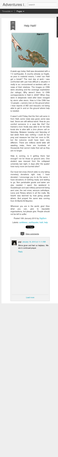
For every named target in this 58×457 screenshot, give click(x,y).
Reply (20, 251)
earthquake (33, 222)
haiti (41, 222)
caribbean (23, 222)
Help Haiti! (30, 25)
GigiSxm (43, 218)
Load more (30, 297)
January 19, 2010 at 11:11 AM (34, 241)
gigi (19, 241)
